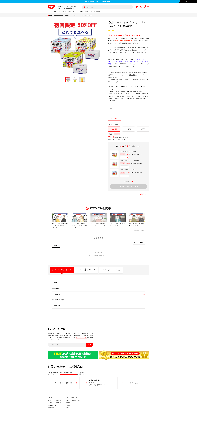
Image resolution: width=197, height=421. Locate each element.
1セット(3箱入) (114, 118)
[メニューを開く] (148, 7)
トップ (49, 11)
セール (81, 11)
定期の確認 (132, 75)
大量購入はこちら (188, 1)
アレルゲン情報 (56, 294)
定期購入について (144, 194)
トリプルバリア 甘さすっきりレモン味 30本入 (86, 270)
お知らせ (50, 397)
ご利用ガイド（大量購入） (54, 402)
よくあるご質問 (52, 405)
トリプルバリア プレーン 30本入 (111, 270)
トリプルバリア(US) (58, 15)
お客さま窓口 (51, 407)
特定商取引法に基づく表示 (73, 400)
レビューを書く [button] (139, 242)
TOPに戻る (147, 402)
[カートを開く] (144, 7)
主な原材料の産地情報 (58, 299)
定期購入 (87, 11)
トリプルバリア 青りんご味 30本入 (61, 270)
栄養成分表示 (55, 288)
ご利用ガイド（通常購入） (54, 400)
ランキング (75, 11)
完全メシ (55, 11)
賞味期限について (57, 305)
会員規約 (68, 405)
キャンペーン (62, 11)
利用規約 (68, 402)
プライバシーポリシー (81, 337)
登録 (89, 344)
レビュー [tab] (55, 245)
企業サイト (69, 407)
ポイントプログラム (96, 11)
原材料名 (54, 282)
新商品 (69, 11)
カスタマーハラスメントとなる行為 (68, 374)
